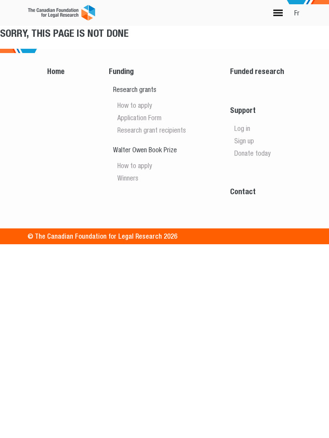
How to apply (134, 105)
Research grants (134, 89)
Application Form (139, 117)
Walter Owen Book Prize (145, 150)
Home (56, 71)
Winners (127, 178)
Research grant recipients (151, 130)
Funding (121, 71)
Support (243, 110)
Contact (243, 191)
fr (296, 13)
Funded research (257, 71)
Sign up (244, 141)
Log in (242, 128)
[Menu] (278, 12)
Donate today (252, 153)
